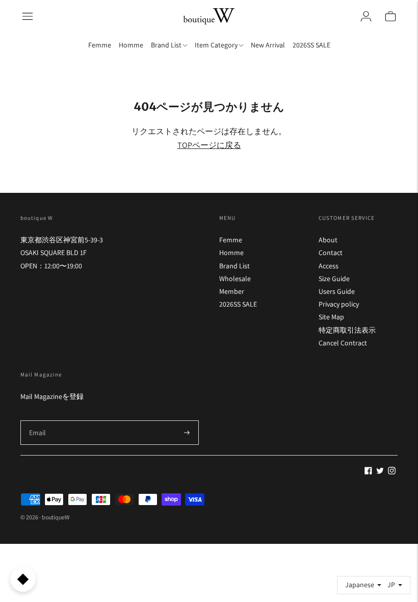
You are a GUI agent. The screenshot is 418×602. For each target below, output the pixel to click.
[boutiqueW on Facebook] (368, 471)
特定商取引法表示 (347, 330)
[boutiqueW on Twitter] (380, 471)
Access (328, 265)
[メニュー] (27, 16)
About (328, 239)
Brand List (234, 265)
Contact (331, 252)
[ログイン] (366, 16)
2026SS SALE (311, 44)
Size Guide (334, 278)
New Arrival (268, 44)
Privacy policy (339, 304)
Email (38, 420)
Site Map (331, 316)
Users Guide (337, 291)
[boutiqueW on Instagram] (392, 471)
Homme (131, 44)
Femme (99, 44)
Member (231, 291)
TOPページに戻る (209, 145)
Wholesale (235, 278)
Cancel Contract (343, 342)
